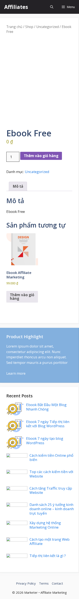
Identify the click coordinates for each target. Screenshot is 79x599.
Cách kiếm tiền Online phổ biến (51, 457)
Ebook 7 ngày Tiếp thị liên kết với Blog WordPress (47, 423)
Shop (29, 26)
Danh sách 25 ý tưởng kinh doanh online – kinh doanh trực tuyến (51, 509)
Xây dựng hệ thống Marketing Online (45, 524)
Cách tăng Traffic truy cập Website (50, 490)
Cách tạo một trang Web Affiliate (49, 541)
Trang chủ (14, 26)
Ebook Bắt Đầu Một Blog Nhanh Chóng (46, 406)
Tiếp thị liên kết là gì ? (47, 555)
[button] (52, 7)
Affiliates (16, 6)
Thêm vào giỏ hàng (41, 155)
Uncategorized (47, 26)
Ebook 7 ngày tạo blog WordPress (44, 440)
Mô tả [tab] (18, 186)
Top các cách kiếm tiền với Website (51, 473)
